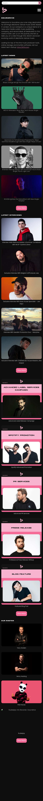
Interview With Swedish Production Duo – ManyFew (21, 332)
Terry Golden (21, 648)
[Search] (39, 3)
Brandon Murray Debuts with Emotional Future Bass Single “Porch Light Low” (21, 170)
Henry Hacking (21, 676)
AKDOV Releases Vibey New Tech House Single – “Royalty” (21, 111)
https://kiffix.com (23, 47)
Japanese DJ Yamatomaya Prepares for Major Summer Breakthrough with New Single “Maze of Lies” (21, 141)
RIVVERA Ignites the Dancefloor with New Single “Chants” (21, 200)
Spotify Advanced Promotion (21, 467)
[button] (39, 10)
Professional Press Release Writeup (21, 560)
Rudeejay (21, 733)
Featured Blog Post (21, 606)
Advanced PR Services (21, 513)
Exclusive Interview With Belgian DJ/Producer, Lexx (21, 273)
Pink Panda (21, 705)
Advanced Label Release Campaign (21, 421)
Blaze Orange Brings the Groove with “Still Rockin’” (21, 82)
